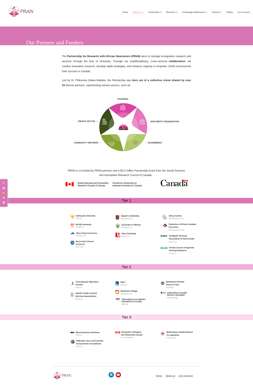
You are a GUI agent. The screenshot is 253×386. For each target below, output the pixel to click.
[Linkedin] (111, 374)
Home (159, 376)
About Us (170, 376)
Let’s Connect (185, 376)
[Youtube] (118, 374)
